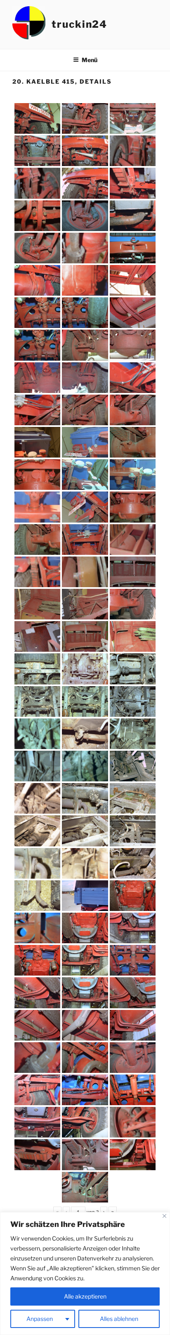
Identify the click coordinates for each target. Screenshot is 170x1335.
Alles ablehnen (119, 1318)
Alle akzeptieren (85, 1296)
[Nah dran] (164, 1216)
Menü (89, 59)
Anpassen (39, 1318)
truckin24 (79, 24)
